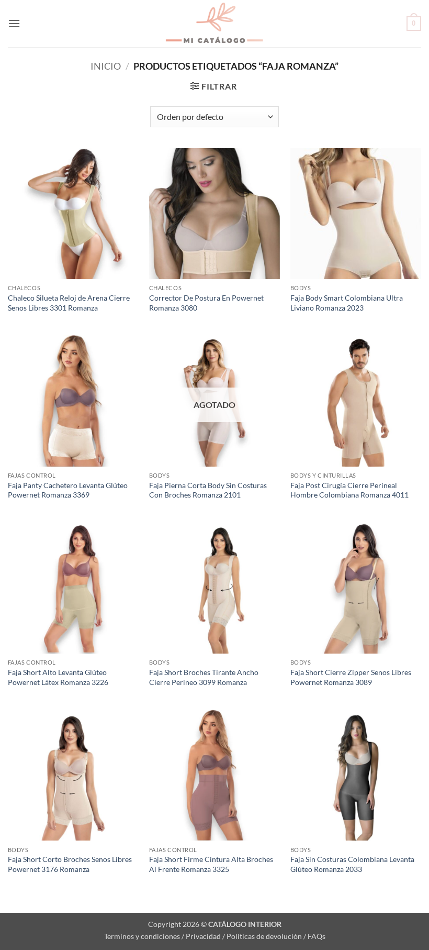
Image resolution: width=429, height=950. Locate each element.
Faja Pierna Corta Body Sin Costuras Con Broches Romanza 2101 (208, 490)
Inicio (106, 66)
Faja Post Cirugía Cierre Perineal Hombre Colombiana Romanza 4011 (349, 490)
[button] (14, 23)
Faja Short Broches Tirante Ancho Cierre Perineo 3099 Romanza (203, 677)
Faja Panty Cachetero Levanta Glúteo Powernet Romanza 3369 (68, 490)
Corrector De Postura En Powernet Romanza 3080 (206, 302)
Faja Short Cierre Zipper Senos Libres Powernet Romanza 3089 (350, 677)
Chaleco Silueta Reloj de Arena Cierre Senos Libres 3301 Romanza (69, 302)
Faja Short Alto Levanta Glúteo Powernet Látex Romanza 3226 (58, 677)
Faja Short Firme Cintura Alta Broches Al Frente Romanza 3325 (211, 864)
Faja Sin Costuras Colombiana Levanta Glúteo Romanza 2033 (352, 864)
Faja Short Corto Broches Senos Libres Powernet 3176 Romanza (70, 864)
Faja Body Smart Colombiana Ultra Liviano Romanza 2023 (346, 302)
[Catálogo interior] (214, 23)
